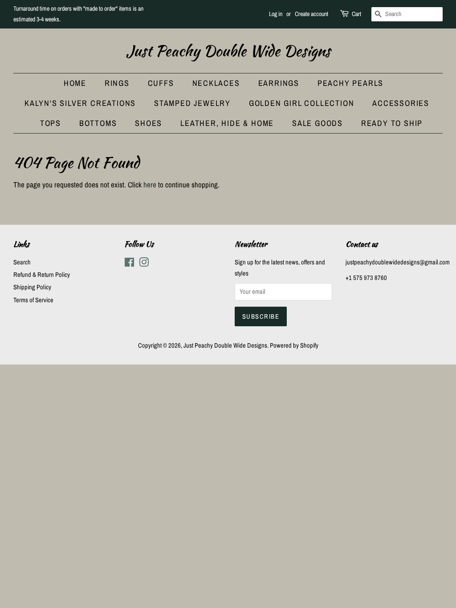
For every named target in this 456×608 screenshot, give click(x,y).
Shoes (148, 123)
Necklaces (216, 83)
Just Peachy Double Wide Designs (228, 51)
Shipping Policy (32, 287)
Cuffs (161, 83)
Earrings (278, 83)
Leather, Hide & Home (227, 123)
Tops (50, 123)
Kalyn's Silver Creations (80, 103)
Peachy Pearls (350, 83)
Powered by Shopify (294, 345)
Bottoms (98, 123)
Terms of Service (33, 300)
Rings (117, 83)
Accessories (400, 103)
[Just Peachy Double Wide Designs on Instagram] (144, 263)
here (149, 184)
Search (22, 262)
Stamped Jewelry (192, 103)
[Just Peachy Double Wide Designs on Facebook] (129, 263)
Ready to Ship (392, 123)
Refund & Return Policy (41, 274)
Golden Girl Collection (301, 103)
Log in (275, 14)
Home (75, 83)
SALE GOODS (317, 123)
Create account (311, 14)
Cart (356, 14)
